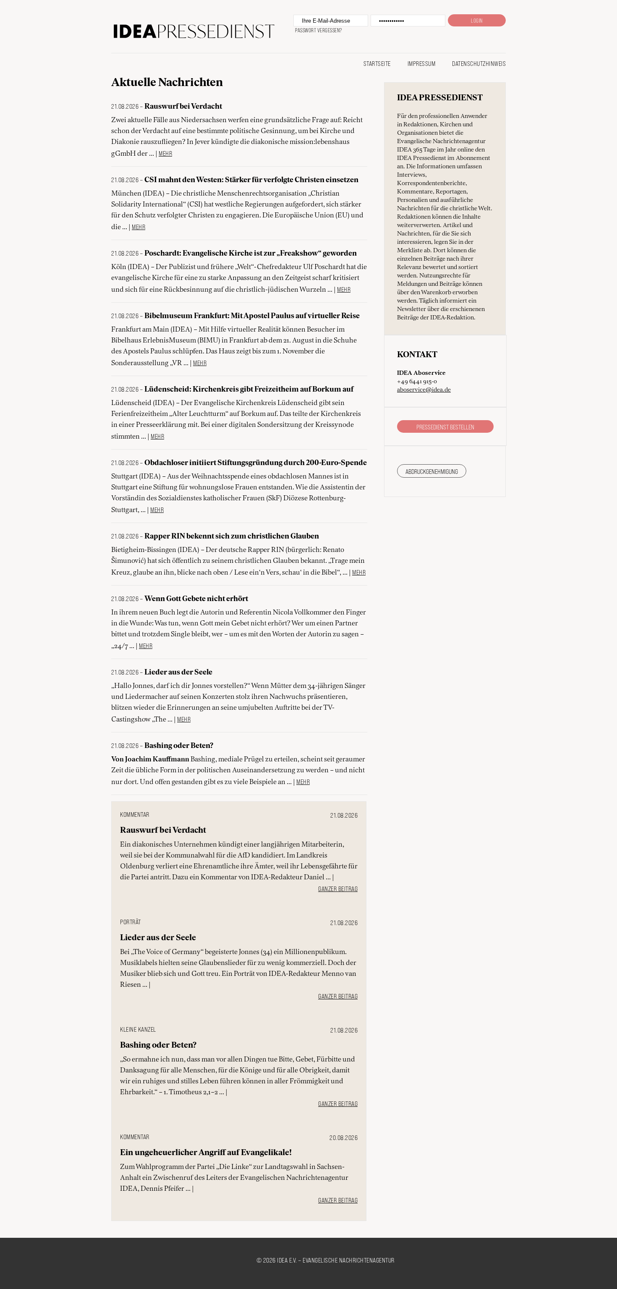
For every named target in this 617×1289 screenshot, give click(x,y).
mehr (165, 153)
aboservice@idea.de (424, 390)
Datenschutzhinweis (479, 63)
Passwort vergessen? (318, 30)
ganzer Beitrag (338, 888)
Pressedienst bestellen (445, 427)
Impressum (422, 63)
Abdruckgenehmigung (431, 471)
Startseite (377, 63)
